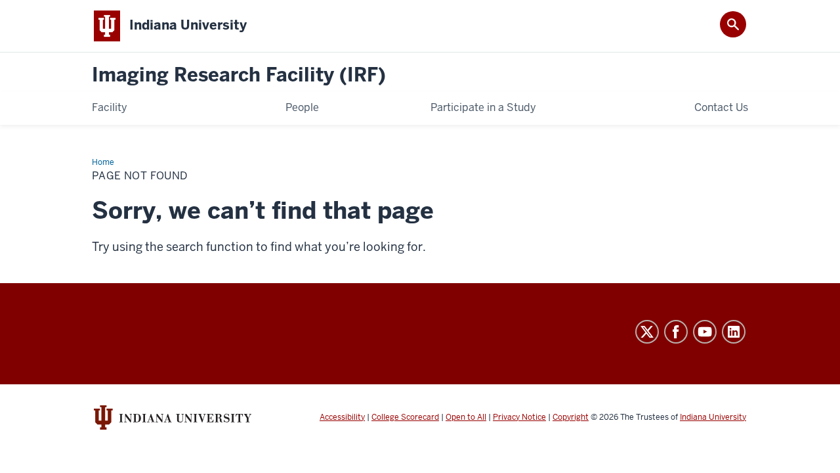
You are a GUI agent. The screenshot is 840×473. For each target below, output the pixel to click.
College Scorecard (405, 417)
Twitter (647, 332)
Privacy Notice (519, 417)
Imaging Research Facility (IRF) (239, 75)
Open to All (466, 417)
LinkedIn (734, 332)
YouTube (705, 332)
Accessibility (342, 417)
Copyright (571, 417)
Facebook (676, 332)
